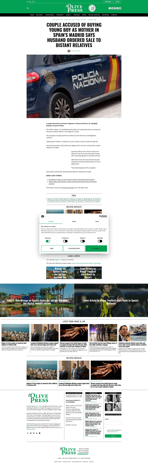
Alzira (55, 199)
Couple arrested (64, 199)
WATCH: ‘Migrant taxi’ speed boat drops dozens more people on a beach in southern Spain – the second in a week (93, 423)
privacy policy (113, 431)
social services (71, 201)
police (57, 201)
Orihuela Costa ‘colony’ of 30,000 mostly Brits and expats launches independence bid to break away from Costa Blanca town (93, 432)
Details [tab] (74, 221)
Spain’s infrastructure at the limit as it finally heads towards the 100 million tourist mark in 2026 (93, 415)
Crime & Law (67, 19)
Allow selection (74, 248)
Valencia (83, 19)
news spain (97, 199)
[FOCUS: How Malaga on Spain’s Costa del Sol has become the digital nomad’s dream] (60, 273)
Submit (113, 436)
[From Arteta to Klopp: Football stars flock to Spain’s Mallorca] (88, 273)
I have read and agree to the (114, 431)
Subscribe (108, 1)
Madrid (78, 19)
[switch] (65, 241)
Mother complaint (88, 199)
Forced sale (73, 199)
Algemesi (50, 199)
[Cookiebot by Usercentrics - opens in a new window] (100, 216)
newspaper (51, 201)
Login (117, 1)
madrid (79, 199)
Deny (51, 248)
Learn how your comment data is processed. (86, 263)
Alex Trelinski (76, 51)
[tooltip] (110, 8)
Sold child (80, 201)
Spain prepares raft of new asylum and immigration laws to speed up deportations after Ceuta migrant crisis (93, 407)
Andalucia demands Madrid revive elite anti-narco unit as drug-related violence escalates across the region (132, 344)
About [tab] (97, 221)
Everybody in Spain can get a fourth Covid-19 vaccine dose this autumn (72, 179)
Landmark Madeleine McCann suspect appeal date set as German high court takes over (44, 344)
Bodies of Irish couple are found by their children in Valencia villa (14, 344)
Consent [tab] (51, 221)
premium (64, 201)
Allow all (96, 248)
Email (107, 419)
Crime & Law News (68, 188)
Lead (73, 19)
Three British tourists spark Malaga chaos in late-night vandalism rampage (103, 344)
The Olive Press (88, 201)
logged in (58, 260)
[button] (80, 396)
